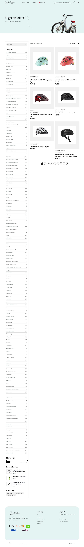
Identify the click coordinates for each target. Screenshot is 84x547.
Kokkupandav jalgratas (11, 264)
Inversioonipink (9, 139)
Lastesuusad (9, 293)
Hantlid (7, 119)
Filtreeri (8, 462)
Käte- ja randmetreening (11, 229)
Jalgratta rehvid (9, 148)
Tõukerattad (9, 409)
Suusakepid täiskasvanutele (12, 389)
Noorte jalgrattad (10, 331)
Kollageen (8, 270)
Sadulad (8, 366)
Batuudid (8, 90)
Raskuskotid (8, 363)
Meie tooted (39, 517)
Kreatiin (8, 278)
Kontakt (34, 2)
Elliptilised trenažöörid (11, 107)
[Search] (70, 2)
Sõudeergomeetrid (10, 377)
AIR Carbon (8, 69)
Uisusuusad (8, 429)
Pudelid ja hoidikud (10, 357)
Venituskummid (9, 447)
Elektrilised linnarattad (11, 101)
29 (57, 163)
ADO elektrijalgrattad (11, 52)
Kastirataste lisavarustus (11, 223)
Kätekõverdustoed (10, 232)
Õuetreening (9, 334)
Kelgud (7, 235)
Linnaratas (8, 302)
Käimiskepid (8, 206)
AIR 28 (7, 61)
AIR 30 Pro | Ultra (10, 66)
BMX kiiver (8, 93)
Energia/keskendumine (11, 110)
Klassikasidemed (10, 255)
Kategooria (39, 523)
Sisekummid (8, 374)
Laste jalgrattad (9, 284)
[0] (73, 2)
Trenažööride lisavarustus (12, 418)
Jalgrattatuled (9, 183)
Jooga (7, 186)
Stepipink (8, 380)
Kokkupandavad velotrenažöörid (13, 267)
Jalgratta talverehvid (11, 151)
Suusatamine (9, 392)
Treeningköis (9, 412)
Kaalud (7, 197)
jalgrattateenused (11, 495)
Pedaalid (8, 339)
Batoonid (8, 87)
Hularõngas (8, 130)
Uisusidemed (9, 427)
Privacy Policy (63, 519)
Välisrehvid (8, 438)
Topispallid (8, 403)
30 (60, 163)
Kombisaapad (9, 273)
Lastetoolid (8, 296)
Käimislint (8, 209)
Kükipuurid (8, 281)
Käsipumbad (9, 220)
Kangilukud (8, 217)
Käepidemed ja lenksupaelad (12, 200)
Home (6, 21)
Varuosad (8, 441)
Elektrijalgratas (9, 95)
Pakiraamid (8, 337)
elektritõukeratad (19, 493)
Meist (23, 2)
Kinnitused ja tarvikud (11, 249)
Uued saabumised (41, 519)
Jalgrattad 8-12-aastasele (12, 168)
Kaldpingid (8, 215)
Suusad (7, 383)
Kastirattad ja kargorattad (12, 226)
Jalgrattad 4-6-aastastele (12, 162)
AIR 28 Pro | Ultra (10, 64)
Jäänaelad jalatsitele (10, 145)
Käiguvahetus (9, 203)
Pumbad (8, 360)
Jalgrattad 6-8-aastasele (12, 165)
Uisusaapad (8, 424)
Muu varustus (9, 322)
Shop (28, 2)
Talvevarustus (9, 398)
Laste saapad (9, 287)
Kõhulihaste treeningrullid (12, 261)
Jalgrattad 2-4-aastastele (12, 159)
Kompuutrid (8, 276)
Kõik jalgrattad (40, 521)
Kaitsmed (8, 212)
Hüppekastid (9, 133)
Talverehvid (8, 395)
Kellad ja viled (9, 238)
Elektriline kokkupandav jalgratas (13, 98)
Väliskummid (9, 435)
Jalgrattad (8, 156)
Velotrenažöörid (9, 444)
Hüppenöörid (9, 136)
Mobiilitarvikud (9, 319)
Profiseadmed (9, 354)
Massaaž (8, 313)
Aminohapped (9, 81)
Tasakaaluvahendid (10, 400)
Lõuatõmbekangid (10, 310)
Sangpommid (9, 368)
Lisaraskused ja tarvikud (11, 305)
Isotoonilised (9, 142)
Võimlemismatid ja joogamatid (13, 450)
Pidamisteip (8, 342)
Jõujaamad (8, 191)
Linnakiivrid (8, 299)
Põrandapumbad (10, 348)
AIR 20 (7, 55)
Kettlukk (8, 247)
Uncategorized (9, 432)
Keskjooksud (9, 241)
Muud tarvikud (9, 325)
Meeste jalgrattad (10, 316)
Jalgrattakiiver (9, 171)
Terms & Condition (64, 521)
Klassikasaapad (9, 252)
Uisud (7, 421)
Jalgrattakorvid (9, 174)
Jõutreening (9, 194)
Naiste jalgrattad (10, 328)
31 (64, 163)
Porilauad (8, 351)
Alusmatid (8, 78)
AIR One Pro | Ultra (10, 72)
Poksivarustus (9, 345)
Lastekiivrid (8, 290)
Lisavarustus (11, 21)
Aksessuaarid (9, 75)
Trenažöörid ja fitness (11, 415)
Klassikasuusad (9, 258)
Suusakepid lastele (10, 386)
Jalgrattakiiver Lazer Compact (65, 113)
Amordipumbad (9, 84)
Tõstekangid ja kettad (11, 406)
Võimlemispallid (9, 453)
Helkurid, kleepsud (10, 122)
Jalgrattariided (9, 180)
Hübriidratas (9, 127)
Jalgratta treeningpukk (11, 154)
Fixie (7, 113)
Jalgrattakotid (9, 177)
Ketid (7, 244)
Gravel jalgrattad (10, 116)
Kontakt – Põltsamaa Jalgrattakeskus (68, 514)
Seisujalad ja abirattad (11, 371)
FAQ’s (61, 517)
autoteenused (10, 493)
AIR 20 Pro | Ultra (10, 58)
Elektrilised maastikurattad (12, 104)
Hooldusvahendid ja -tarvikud (12, 125)
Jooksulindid (9, 188)
